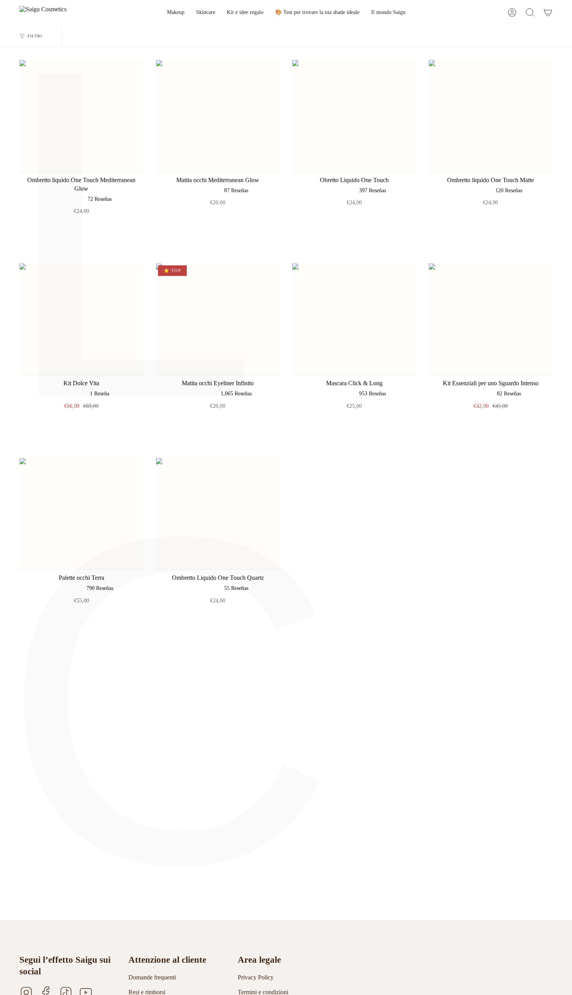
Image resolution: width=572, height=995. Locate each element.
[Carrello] (548, 12)
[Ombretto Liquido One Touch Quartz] (218, 514)
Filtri (35, 36)
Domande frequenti (152, 977)
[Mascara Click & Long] (354, 319)
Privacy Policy (256, 977)
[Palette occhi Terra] (81, 514)
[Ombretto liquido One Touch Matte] (491, 116)
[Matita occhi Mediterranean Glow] (218, 116)
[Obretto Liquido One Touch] (354, 116)
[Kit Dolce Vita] (81, 319)
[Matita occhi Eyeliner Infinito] (218, 319)
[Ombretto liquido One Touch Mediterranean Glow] (81, 116)
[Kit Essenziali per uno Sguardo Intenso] (491, 319)
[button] (175, 12)
